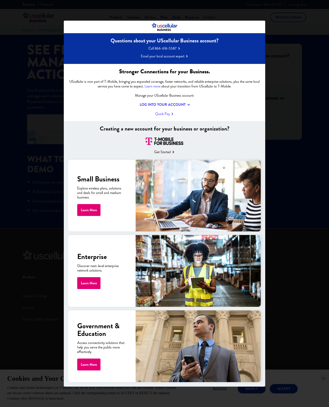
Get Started (162, 152)
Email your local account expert (162, 56)
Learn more (152, 86)
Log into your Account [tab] (163, 104)
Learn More (89, 210)
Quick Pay (162, 113)
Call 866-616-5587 (162, 48)
